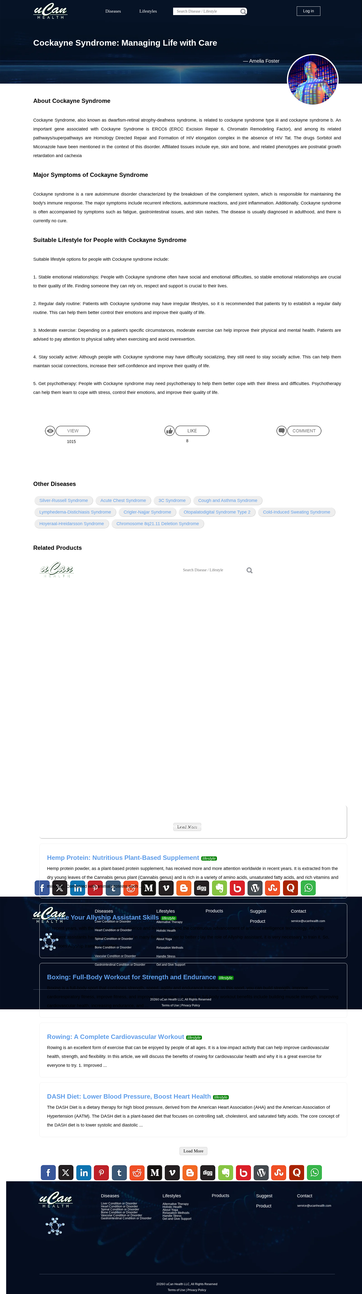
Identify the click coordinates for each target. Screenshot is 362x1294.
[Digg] (208, 1181)
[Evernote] (226, 1173)
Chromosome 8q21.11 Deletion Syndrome (157, 523)
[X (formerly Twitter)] (66, 1181)
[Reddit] (137, 1181)
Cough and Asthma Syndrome (227, 500)
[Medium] (155, 1181)
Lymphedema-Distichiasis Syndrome (75, 512)
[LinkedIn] (84, 1173)
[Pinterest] (102, 1173)
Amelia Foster (264, 61)
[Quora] (296, 1181)
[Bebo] (243, 1181)
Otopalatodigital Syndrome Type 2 (217, 512)
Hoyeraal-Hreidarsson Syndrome (71, 523)
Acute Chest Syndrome (123, 500)
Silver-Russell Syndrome (63, 500)
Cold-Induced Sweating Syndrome (296, 512)
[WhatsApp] (313, 1181)
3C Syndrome (172, 500)
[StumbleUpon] (279, 1181)
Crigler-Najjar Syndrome (147, 512)
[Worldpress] (261, 1181)
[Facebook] (48, 1173)
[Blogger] (190, 1181)
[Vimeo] (173, 1173)
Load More (193, 1150)
